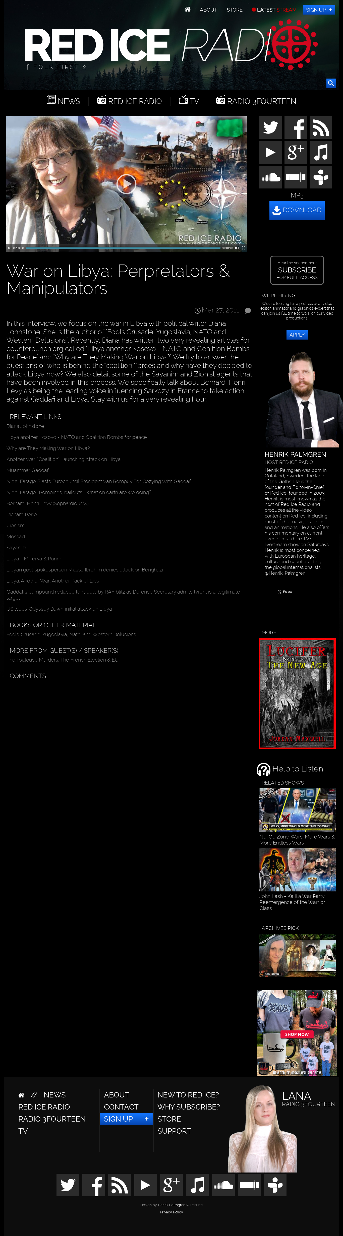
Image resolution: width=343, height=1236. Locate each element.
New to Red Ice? (188, 1095)
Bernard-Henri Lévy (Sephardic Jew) (48, 503)
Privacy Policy (171, 1212)
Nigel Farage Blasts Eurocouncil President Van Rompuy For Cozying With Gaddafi (99, 481)
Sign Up (316, 10)
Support (174, 1131)
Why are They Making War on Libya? (48, 448)
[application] (126, 184)
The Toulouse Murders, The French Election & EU (63, 660)
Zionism (16, 526)
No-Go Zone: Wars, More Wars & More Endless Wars (297, 840)
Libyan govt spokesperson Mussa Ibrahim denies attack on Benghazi (85, 570)
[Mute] (237, 248)
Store (235, 10)
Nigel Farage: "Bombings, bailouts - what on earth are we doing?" (79, 492)
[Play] (9, 248)
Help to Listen (296, 768)
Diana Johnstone (25, 426)
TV (193, 101)
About (208, 10)
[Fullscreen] (244, 248)
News (68, 101)
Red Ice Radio (134, 101)
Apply (297, 335)
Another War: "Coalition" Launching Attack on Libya (64, 459)
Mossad (16, 537)
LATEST (276, 10)
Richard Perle (22, 514)
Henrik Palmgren (171, 1205)
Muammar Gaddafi (28, 470)
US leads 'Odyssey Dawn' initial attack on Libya (59, 609)
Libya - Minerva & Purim (34, 559)
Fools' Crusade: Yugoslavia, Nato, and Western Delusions (71, 634)
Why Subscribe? (188, 1107)
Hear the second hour (297, 270)
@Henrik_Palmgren (285, 573)
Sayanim (16, 548)
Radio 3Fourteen (260, 101)
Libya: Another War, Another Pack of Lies (53, 581)
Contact (121, 1107)
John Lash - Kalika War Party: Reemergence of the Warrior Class (292, 902)
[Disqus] (128, 745)
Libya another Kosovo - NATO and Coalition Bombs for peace (77, 437)
